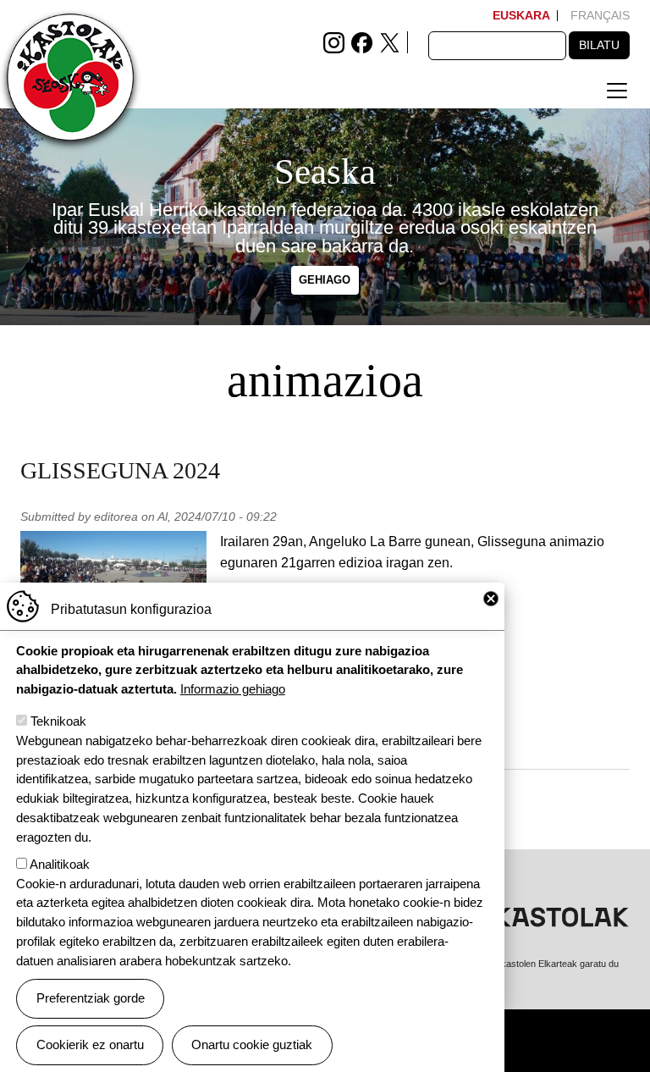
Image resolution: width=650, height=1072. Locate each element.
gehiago (324, 280)
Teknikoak (58, 721)
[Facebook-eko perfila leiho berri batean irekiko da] (361, 41)
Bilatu (599, 45)
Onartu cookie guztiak (251, 1044)
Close (491, 598)
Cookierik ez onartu (90, 1044)
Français (600, 15)
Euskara (521, 15)
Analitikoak (60, 864)
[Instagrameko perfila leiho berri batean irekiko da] (333, 41)
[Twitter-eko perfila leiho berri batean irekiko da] (389, 41)
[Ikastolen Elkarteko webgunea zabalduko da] (528, 916)
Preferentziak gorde (90, 998)
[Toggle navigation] (617, 90)
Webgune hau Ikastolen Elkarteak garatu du (529, 964)
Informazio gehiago (232, 689)
